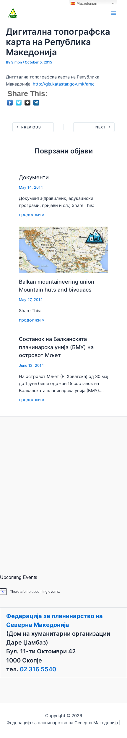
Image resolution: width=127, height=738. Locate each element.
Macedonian (86, 3)
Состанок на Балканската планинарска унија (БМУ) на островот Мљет (56, 347)
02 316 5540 (38, 669)
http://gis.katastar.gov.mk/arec (64, 84)
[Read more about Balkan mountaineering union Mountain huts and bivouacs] (63, 249)
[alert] (63, 591)
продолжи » (31, 214)
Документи (34, 177)
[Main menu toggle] (113, 13)
